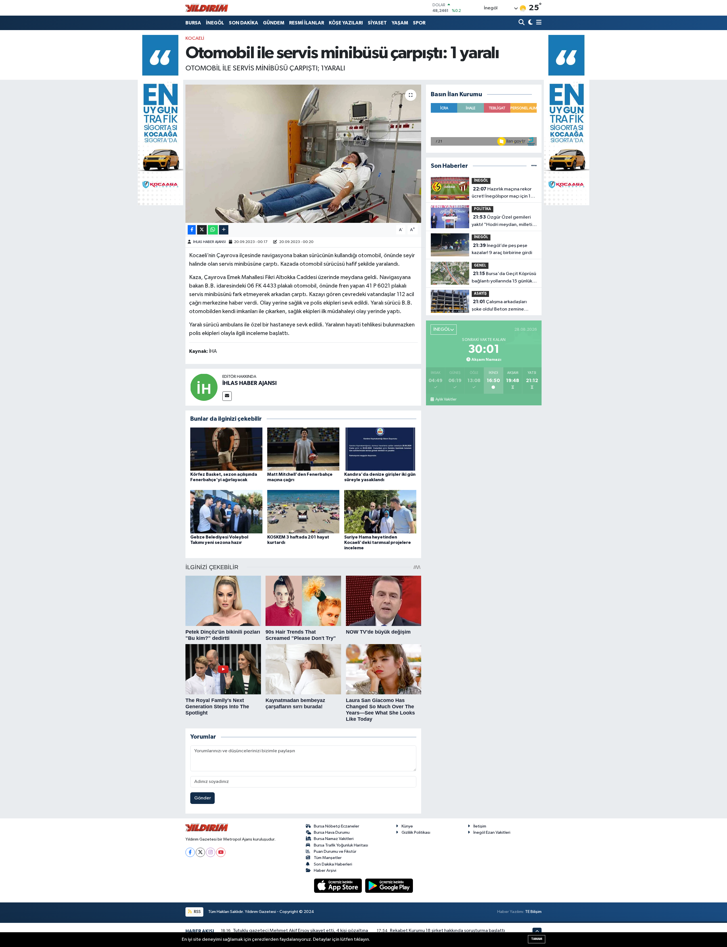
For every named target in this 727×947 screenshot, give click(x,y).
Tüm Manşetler (328, 858)
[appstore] (338, 885)
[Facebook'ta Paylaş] (192, 229)
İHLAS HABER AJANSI (209, 242)
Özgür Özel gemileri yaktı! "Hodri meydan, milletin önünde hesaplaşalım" (503, 221)
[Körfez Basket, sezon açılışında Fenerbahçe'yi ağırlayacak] (226, 449)
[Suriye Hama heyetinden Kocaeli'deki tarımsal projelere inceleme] (380, 511)
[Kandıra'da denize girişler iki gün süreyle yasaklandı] (380, 449)
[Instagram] (210, 852)
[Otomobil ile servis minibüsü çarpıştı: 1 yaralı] (303, 154)
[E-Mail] (227, 396)
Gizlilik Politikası (416, 832)
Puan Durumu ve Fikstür (335, 851)
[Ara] (522, 23)
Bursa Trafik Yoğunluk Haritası (341, 845)
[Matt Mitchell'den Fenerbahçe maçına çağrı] (303, 449)
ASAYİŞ (480, 294)
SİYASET (377, 22)
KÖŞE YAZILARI (346, 22)
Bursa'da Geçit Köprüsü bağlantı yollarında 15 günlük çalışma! (504, 278)
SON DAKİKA (243, 22)
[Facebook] (190, 852)
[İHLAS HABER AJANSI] (204, 387)
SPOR (419, 22)
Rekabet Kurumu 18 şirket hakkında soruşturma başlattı (447, 930)
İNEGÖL (215, 22)
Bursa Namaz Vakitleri (334, 839)
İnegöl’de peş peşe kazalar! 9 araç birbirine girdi (502, 249)
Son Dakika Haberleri (333, 864)
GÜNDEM (273, 22)
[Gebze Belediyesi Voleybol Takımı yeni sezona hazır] (226, 511)
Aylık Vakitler (445, 399)
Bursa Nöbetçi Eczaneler (336, 826)
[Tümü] (534, 166)
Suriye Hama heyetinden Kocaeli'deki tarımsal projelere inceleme (377, 542)
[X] (200, 852)
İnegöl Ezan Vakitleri (491, 832)
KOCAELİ (194, 38)
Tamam (536, 938)
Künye (407, 826)
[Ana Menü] (538, 23)
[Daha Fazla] (223, 229)
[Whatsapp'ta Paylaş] (213, 229)
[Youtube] (220, 852)
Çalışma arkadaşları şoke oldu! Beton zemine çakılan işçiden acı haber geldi (503, 306)
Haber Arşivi (325, 870)
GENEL (480, 265)
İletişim (479, 826)
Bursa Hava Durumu (332, 832)
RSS (197, 912)
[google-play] (389, 885)
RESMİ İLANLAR (306, 22)
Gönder (202, 798)
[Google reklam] (160, 120)
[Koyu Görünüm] (530, 23)
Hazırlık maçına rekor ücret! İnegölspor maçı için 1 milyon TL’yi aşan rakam (502, 193)
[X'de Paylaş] (202, 229)
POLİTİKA (482, 209)
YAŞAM (400, 22)
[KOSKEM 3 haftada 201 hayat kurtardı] (303, 511)
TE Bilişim (533, 912)
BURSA (193, 22)
